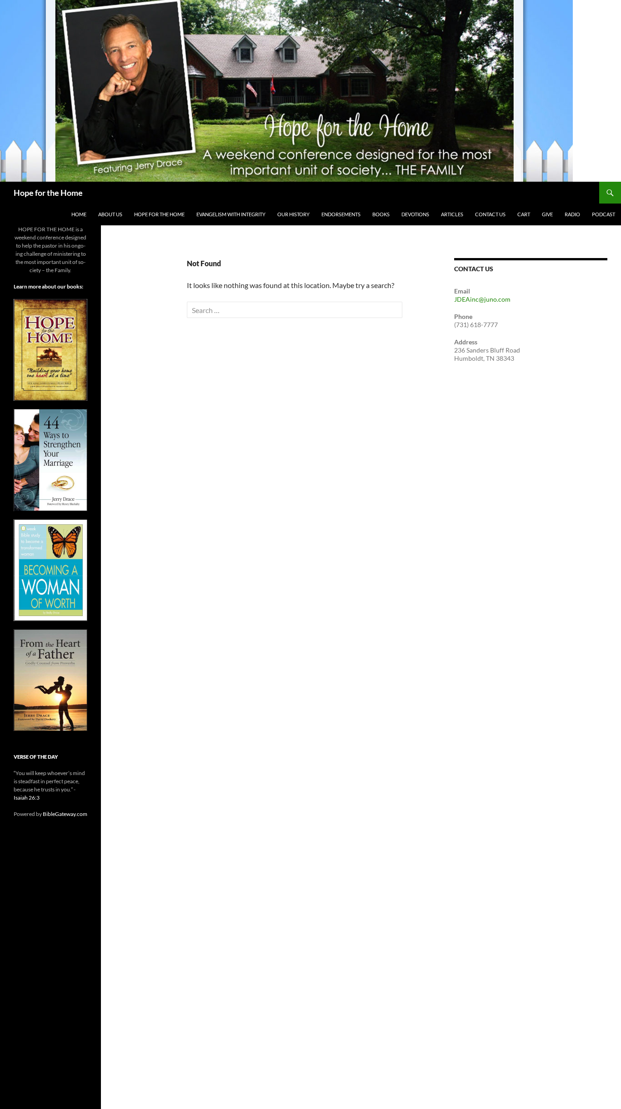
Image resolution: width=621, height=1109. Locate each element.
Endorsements (341, 214)
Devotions (415, 214)
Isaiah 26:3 (27, 797)
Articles (452, 214)
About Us (110, 214)
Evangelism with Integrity (230, 214)
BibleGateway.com (65, 814)
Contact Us (490, 214)
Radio (572, 214)
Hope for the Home (48, 193)
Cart (523, 214)
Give (547, 214)
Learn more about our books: (48, 286)
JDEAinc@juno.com (482, 299)
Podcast (603, 214)
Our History (293, 214)
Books (381, 214)
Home (78, 214)
